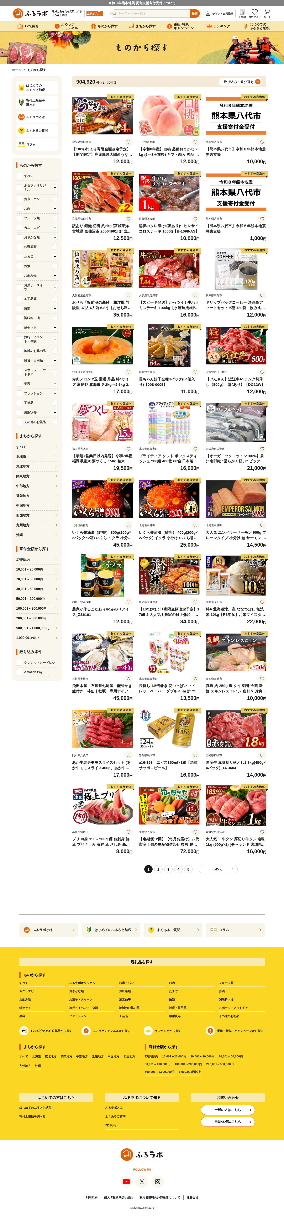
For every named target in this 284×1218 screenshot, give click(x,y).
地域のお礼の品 (129, 1007)
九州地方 (23, 525)
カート (267, 17)
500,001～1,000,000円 (160, 1071)
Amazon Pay (33, 672)
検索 (195, 13)
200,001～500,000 (31, 618)
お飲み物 (25, 999)
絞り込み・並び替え (239, 82)
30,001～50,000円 (231, 1056)
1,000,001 (28, 638)
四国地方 (23, 515)
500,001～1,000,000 (32, 628)
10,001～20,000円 (174, 1056)
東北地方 (23, 466)
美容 (22, 1016)
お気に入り (254, 17)
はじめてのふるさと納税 (35, 1107)
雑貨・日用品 (177, 1007)
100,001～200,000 (31, 608)
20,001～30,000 (29, 579)
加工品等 (125, 999)
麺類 (172, 999)
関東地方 (23, 476)
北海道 (21, 456)
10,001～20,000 (29, 569)
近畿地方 (23, 496)
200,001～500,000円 (220, 1064)
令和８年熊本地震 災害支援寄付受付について (142, 3)
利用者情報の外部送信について (160, 1197)
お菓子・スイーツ (81, 999)
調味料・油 (226, 999)
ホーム (16, 70)
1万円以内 (151, 1056)
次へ (218, 869)
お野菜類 (125, 991)
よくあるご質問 (115, 1116)
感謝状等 (175, 1016)
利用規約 (92, 1197)
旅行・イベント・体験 (83, 1007)
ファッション (78, 1016)
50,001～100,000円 (157, 1064)
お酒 (222, 991)
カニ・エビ (26, 991)
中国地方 (23, 505)
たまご (173, 991)
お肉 (172, 982)
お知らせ (111, 1125)
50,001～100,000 (30, 598)
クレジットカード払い (39, 662)
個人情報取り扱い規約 (118, 1197)
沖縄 (19, 535)
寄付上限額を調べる (32, 1116)
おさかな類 (76, 991)
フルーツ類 (226, 982)
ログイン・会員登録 (221, 13)
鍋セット (25, 1007)
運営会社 (192, 1197)
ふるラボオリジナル (82, 982)
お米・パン (126, 982)
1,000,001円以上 (190, 1071)
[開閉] (55, 187)
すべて (28, 176)
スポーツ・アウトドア (233, 1007)
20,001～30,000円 (202, 1056)
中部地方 (23, 486)
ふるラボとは (114, 1107)
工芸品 (123, 1016)
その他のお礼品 (229, 1016)
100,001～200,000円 (188, 1064)
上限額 (242, 17)
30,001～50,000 (29, 589)
